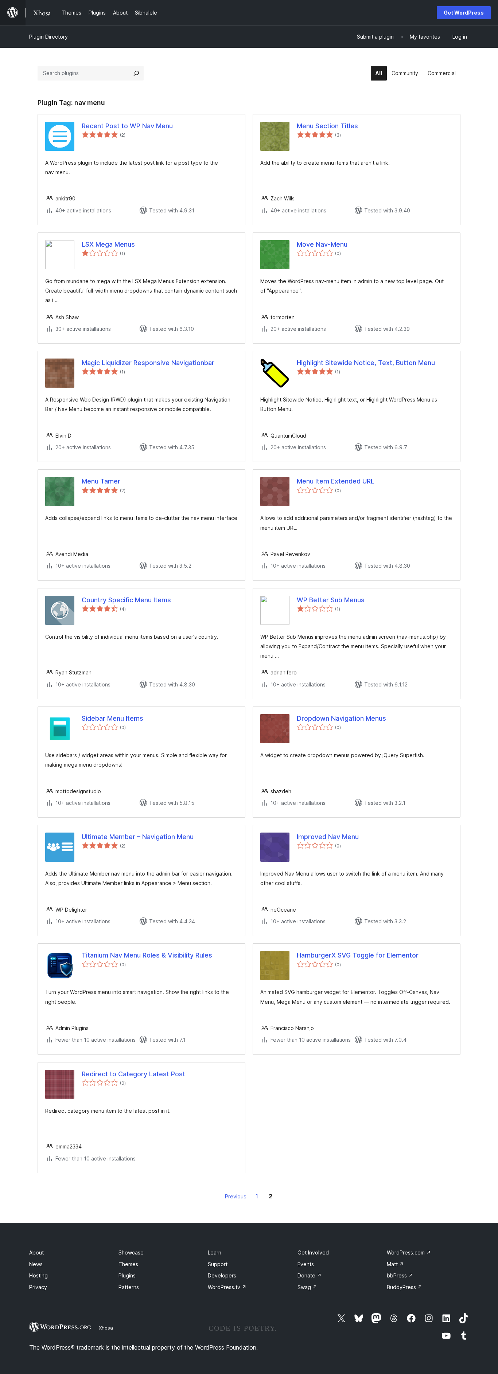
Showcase (131, 1252)
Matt (395, 1264)
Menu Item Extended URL (335, 481)
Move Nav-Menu (322, 244)
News (36, 1264)
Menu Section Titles (327, 126)
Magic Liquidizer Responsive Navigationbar (148, 363)
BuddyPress (404, 1287)
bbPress (400, 1275)
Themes (128, 1264)
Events (305, 1264)
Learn (214, 1252)
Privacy (38, 1287)
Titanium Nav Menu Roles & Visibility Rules (147, 955)
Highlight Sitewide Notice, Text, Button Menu (366, 363)
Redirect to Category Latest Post (133, 1074)
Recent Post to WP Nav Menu (127, 126)
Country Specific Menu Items (126, 600)
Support (217, 1264)
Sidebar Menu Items (112, 718)
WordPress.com (409, 1252)
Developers (222, 1275)
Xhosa (106, 1328)
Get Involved (313, 1252)
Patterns (128, 1287)
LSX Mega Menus (108, 244)
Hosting (38, 1275)
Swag (307, 1287)
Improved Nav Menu (328, 837)
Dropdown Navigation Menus (341, 718)
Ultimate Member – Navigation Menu (138, 837)
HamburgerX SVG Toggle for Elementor (358, 955)
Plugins (127, 1275)
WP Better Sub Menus (331, 600)
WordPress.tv (227, 1287)
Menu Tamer (101, 481)
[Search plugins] (136, 73)
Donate (309, 1275)
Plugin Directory (48, 37)
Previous (235, 1196)
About (36, 1252)
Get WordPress (464, 12)
